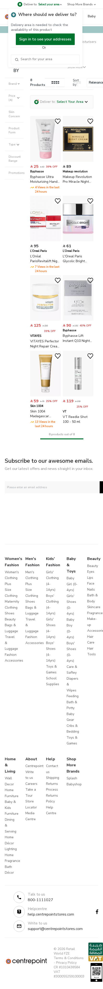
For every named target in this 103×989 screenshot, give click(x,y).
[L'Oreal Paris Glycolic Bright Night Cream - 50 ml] (78, 240)
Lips (90, 577)
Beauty (10, 619)
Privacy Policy (66, 962)
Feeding (73, 696)
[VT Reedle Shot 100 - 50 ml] (78, 395)
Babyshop (74, 784)
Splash (72, 778)
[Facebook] (97, 911)
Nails (91, 589)
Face (90, 583)
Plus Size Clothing (11, 590)
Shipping (52, 777)
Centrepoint (34, 766)
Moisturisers (87, 41)
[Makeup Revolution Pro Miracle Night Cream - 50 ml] (78, 160)
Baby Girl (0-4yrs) (72, 584)
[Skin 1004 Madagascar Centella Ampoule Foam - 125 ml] (45, 395)
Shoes (9, 613)
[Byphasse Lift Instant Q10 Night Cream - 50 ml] (78, 319)
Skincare (93, 607)
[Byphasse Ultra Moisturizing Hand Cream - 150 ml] (45, 160)
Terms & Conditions (69, 958)
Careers (31, 783)
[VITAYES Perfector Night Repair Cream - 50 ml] (45, 319)
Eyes (90, 571)
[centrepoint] (26, 961)
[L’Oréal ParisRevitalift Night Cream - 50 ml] (45, 240)
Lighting (11, 849)
